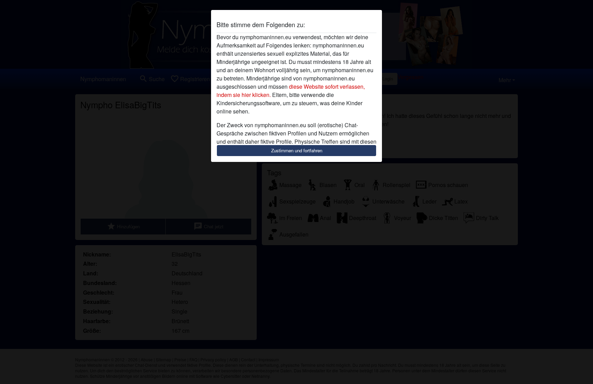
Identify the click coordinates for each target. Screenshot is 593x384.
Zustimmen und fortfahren (296, 150)
